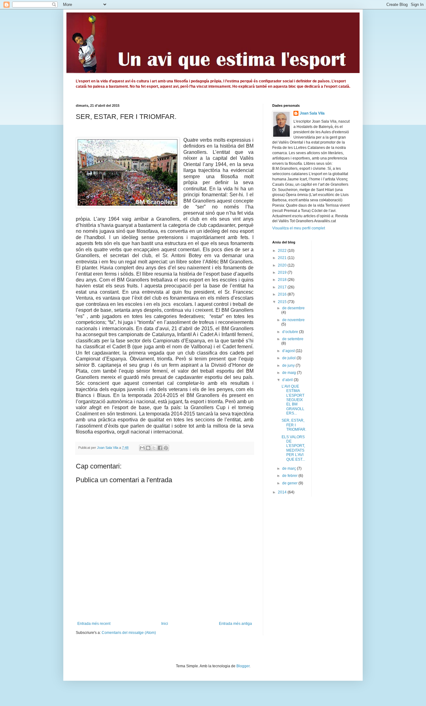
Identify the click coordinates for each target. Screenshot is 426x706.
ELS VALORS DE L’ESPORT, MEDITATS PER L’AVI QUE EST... (293, 448)
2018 (283, 279)
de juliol (289, 358)
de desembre (293, 308)
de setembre (292, 339)
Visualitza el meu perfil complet (298, 228)
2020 (283, 265)
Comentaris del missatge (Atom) (129, 632)
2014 (283, 492)
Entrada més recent (93, 623)
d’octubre (290, 332)
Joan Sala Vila (312, 113)
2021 (283, 258)
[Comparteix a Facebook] (160, 448)
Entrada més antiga (235, 623)
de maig (289, 372)
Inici (164, 623)
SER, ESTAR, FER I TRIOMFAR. (294, 425)
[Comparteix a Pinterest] (166, 448)
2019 (283, 272)
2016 (283, 294)
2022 (283, 250)
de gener (290, 483)
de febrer (290, 475)
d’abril (288, 380)
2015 (283, 302)
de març (289, 468)
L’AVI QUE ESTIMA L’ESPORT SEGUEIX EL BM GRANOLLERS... (293, 399)
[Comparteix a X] (154, 448)
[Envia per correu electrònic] (142, 448)
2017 (283, 287)
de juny (289, 365)
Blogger (242, 666)
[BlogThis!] (148, 448)
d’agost (289, 351)
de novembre (293, 320)
